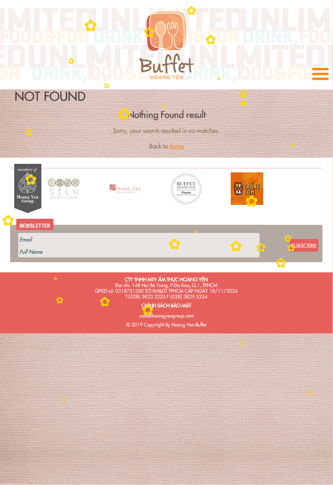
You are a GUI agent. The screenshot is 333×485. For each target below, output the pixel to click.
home (177, 145)
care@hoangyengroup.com (166, 315)
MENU (320, 75)
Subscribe (304, 245)
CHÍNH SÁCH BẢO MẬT (166, 305)
